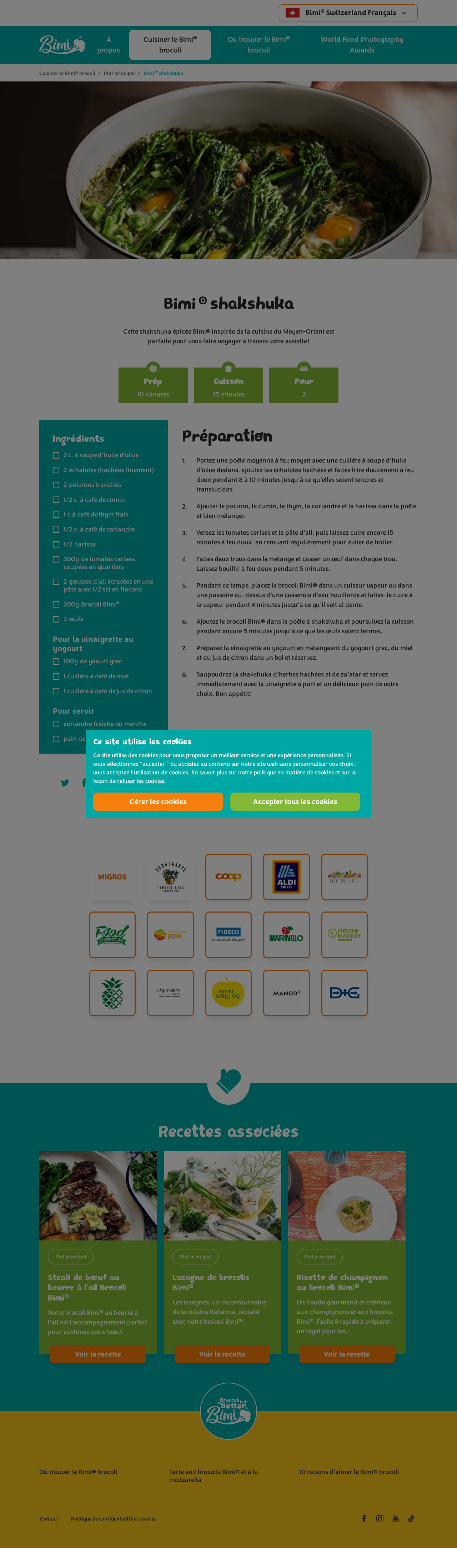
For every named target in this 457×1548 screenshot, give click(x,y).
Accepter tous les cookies (295, 802)
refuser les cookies (140, 781)
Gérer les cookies (158, 802)
